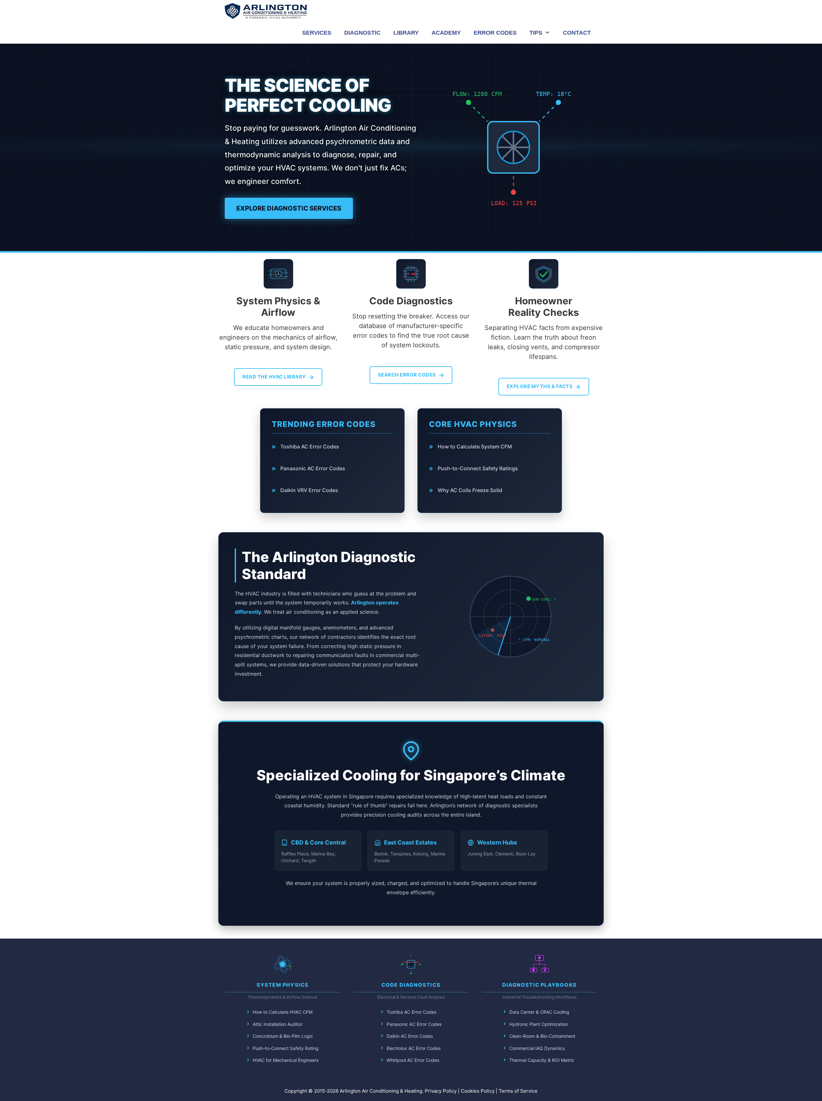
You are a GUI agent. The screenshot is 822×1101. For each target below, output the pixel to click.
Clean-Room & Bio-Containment (542, 1036)
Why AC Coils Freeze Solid (465, 490)
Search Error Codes (411, 375)
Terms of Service (518, 1091)
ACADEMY (446, 33)
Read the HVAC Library (278, 377)
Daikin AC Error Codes (410, 1036)
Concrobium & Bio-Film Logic (283, 1036)
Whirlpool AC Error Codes (413, 1060)
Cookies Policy (477, 1091)
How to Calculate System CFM (470, 446)
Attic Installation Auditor (277, 1024)
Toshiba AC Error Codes (305, 446)
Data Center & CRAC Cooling (539, 1012)
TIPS (535, 33)
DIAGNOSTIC (362, 33)
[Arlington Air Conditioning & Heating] (266, 11)
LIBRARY (406, 33)
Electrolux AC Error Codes (414, 1048)
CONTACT (577, 33)
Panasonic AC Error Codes (308, 468)
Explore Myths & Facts (544, 386)
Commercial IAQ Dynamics (537, 1048)
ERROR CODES (495, 33)
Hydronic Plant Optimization (538, 1024)
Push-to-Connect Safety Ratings (473, 468)
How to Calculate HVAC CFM (282, 1012)
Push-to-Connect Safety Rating (286, 1048)
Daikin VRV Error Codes (305, 490)
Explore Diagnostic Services (288, 208)
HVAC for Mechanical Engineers (286, 1060)
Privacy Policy (441, 1091)
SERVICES (316, 33)
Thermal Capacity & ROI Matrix (541, 1060)
